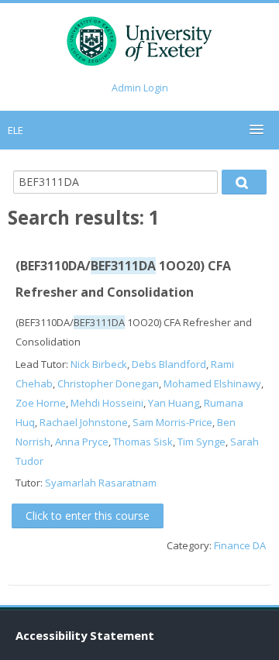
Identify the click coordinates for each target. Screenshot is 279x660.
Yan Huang (173, 403)
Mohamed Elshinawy (212, 383)
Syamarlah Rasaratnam (101, 483)
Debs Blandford (169, 364)
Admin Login (140, 88)
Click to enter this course (88, 515)
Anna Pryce (81, 442)
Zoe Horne (41, 403)
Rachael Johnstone (84, 422)
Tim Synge (201, 442)
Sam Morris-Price (172, 422)
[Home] (139, 44)
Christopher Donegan (108, 383)
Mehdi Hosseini (107, 403)
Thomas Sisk (143, 442)
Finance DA (240, 545)
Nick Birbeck (99, 364)
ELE (15, 130)
